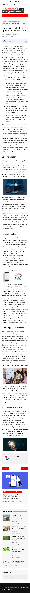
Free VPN (12, 4)
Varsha (15, 521)
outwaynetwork (7, 34)
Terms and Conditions (15, 2)
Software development (8, 36)
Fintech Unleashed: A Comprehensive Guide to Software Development (11, 497)
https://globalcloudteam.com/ (10, 349)
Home (8, 2)
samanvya (7, 501)
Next (23, 468)
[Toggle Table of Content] (25, 41)
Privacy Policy (5, 4)
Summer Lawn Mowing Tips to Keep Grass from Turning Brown (18, 538)
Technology (18, 491)
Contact (4, 2)
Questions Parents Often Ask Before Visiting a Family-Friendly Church (18, 517)
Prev (6, 468)
